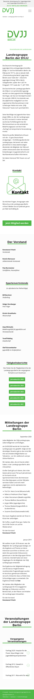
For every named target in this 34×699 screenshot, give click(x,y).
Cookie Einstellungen (22, 696)
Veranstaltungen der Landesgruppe (20, 49)
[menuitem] (28, 10)
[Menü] (28, 10)
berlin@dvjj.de (13, 209)
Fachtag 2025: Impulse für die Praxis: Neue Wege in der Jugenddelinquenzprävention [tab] (16, 653)
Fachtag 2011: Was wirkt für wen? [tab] (17, 675)
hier (18, 581)
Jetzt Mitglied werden (17, 6)
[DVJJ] (14, 10)
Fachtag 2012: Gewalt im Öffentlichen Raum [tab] (14, 665)
